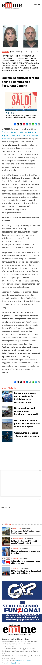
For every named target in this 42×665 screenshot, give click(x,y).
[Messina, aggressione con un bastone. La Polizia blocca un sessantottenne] (7, 396)
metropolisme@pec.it (12, 663)
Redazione (15, 548)
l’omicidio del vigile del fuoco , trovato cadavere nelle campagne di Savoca (21, 135)
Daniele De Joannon (17, 538)
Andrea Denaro (16, 528)
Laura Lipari (15, 568)
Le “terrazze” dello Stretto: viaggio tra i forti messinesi (26, 532)
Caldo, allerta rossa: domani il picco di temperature (25, 562)
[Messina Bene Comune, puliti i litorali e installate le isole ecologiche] (7, 424)
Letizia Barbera (26, 51)
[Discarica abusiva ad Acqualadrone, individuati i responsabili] (7, 411)
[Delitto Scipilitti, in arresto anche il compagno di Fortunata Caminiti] (21, 36)
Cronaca (6, 52)
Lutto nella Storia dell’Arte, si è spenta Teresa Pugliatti (24, 542)
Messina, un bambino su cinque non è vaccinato (25, 552)
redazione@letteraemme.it (23, 661)
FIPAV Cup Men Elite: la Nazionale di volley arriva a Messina (26, 572)
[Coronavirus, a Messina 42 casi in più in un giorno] (7, 436)
